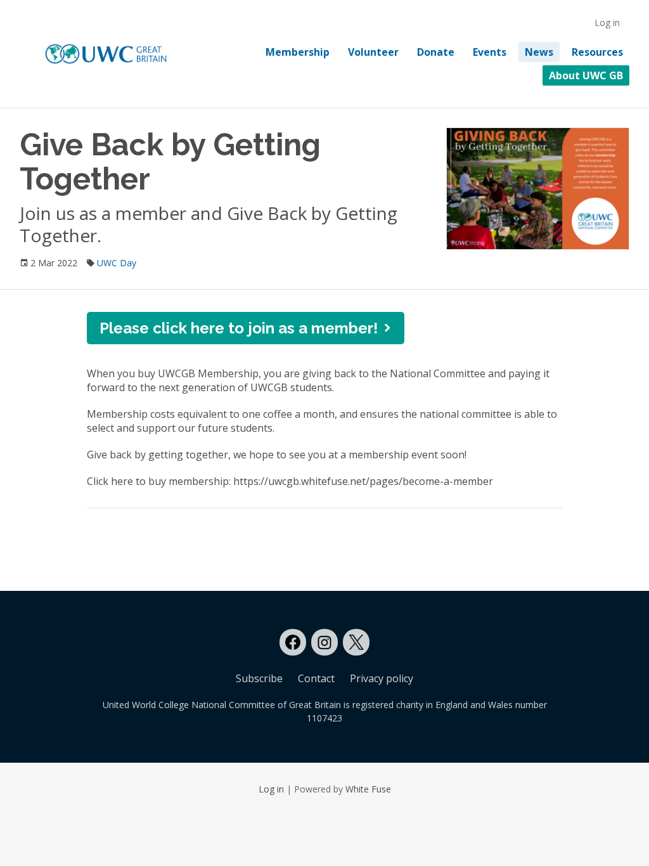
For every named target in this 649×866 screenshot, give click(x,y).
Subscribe (259, 678)
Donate (435, 52)
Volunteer (373, 52)
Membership (298, 52)
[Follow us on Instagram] (324, 642)
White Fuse (368, 789)
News (539, 52)
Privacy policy (381, 678)
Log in (607, 22)
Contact (316, 678)
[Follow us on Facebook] (293, 642)
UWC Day (116, 263)
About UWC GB (586, 75)
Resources (597, 52)
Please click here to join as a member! (239, 328)
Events (489, 52)
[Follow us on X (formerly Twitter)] (356, 642)
